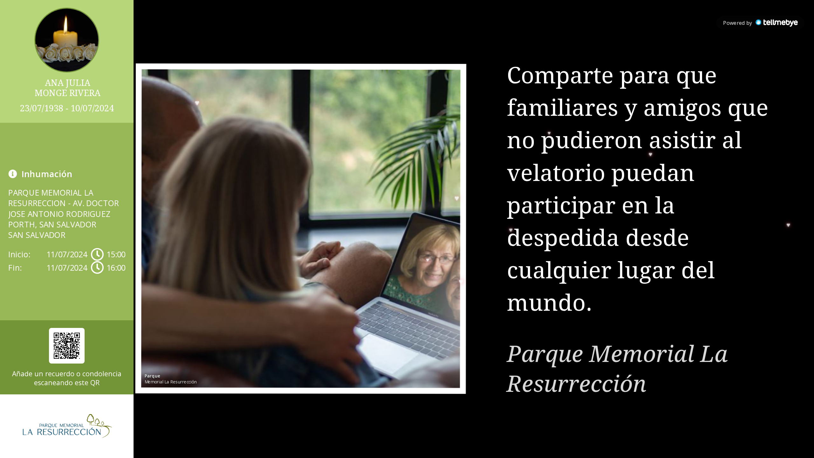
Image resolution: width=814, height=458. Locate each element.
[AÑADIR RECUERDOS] (67, 346)
